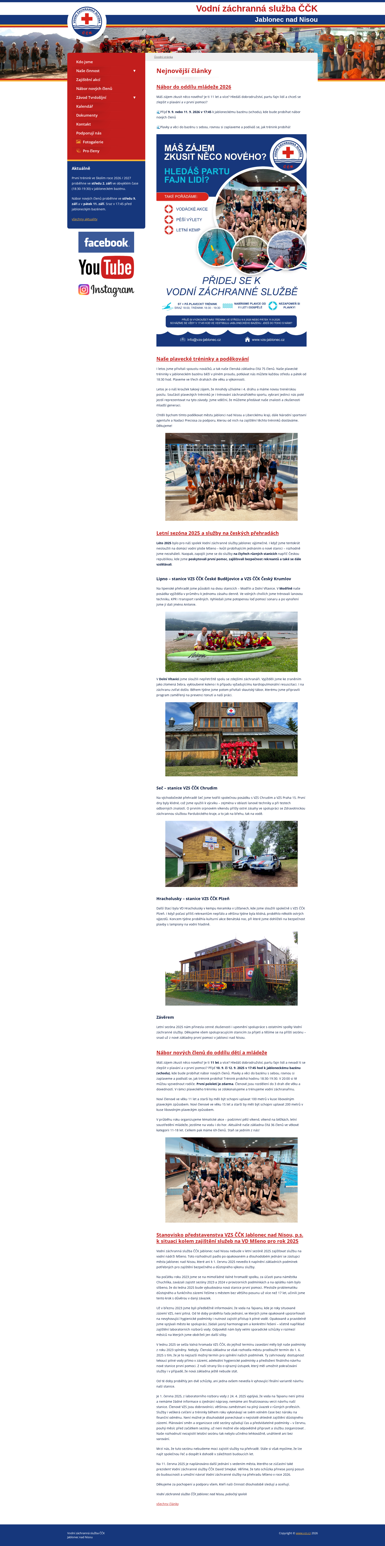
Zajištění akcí (88, 79)
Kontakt (83, 124)
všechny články (167, 1504)
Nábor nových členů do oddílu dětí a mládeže (211, 1052)
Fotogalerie (93, 141)
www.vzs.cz (303, 1533)
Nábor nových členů (94, 88)
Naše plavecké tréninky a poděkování (202, 358)
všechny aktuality (84, 219)
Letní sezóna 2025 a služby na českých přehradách (217, 533)
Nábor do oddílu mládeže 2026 (193, 86)
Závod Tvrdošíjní (91, 97)
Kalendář (84, 106)
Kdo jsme (84, 61)
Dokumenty (87, 115)
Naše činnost (88, 70)
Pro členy (91, 150)
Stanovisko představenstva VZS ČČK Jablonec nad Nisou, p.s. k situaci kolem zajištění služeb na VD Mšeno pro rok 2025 (229, 1237)
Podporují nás (88, 133)
